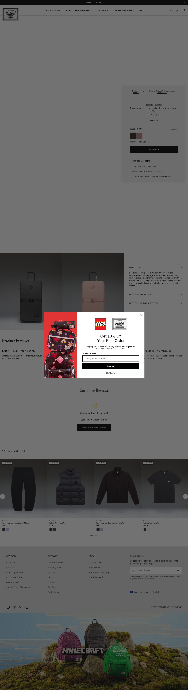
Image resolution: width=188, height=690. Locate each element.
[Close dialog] (141, 315)
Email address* (89, 353)
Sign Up (110, 366)
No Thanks (110, 373)
